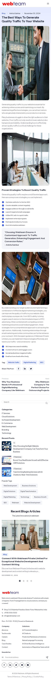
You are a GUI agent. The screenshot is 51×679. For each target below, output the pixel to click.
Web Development (9, 426)
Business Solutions (29, 486)
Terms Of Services (13, 677)
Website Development (32, 503)
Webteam (15, 503)
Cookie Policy (38, 677)
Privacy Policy (27, 677)
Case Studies (6, 644)
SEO (41, 362)
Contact (5, 647)
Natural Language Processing (32, 640)
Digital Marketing (30, 362)
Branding (5, 430)
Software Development (11, 420)
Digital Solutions (9, 491)
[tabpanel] (25, 548)
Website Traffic (13, 362)
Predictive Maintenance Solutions (34, 637)
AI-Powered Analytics (30, 630)
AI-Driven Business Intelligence (33, 644)
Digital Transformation (28, 491)
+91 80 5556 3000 (10, 613)
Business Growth (40, 497)
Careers (4, 637)
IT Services (6, 413)
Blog (3, 640)
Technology (6, 433)
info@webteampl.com (12, 616)
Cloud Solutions (8, 416)
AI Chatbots (26, 633)
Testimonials (6, 633)
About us (5, 630)
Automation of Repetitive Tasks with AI (35, 647)
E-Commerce (7, 423)
